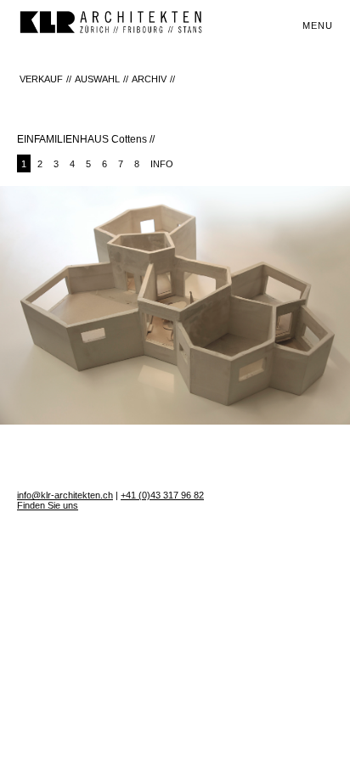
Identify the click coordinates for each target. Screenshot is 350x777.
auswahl (97, 79)
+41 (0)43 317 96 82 (162, 495)
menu (317, 25)
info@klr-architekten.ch (65, 495)
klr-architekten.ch (110, 24)
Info (161, 164)
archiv (149, 79)
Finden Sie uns (47, 505)
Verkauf (41, 79)
